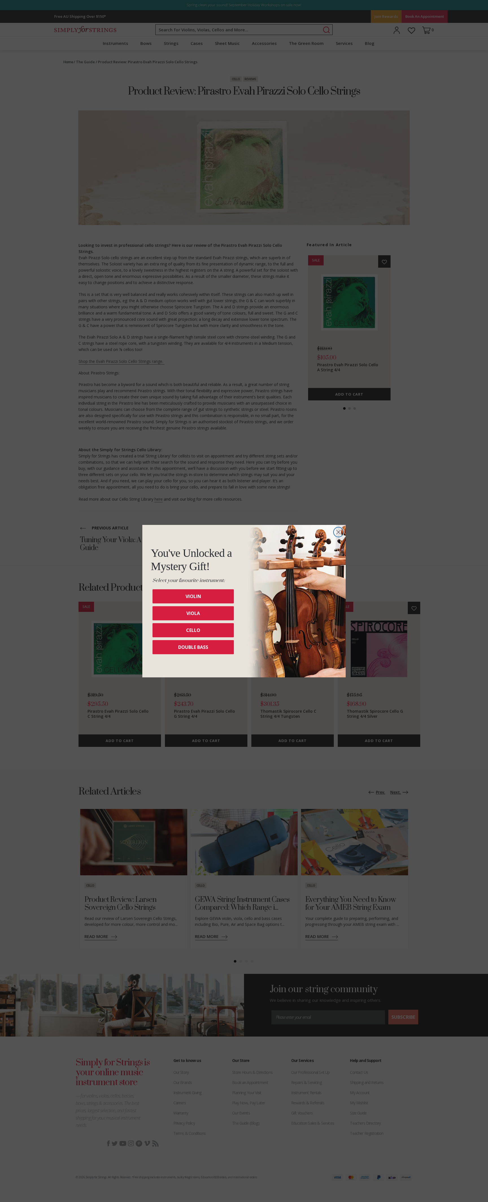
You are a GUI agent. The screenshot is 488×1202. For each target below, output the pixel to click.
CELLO (193, 630)
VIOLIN (193, 596)
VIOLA (193, 613)
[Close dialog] (338, 532)
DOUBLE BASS (193, 647)
